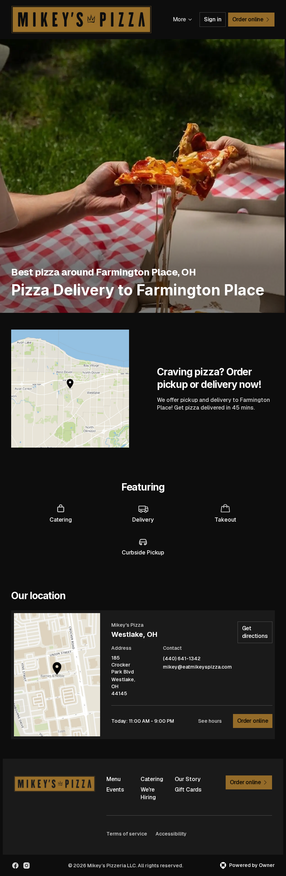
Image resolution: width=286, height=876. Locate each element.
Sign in (212, 19)
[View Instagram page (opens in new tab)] (26, 865)
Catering (152, 779)
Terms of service (126, 834)
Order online (252, 720)
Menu (113, 779)
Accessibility (171, 834)
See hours (210, 721)
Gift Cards (188, 789)
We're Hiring (148, 793)
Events (115, 789)
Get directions (255, 632)
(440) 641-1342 (182, 658)
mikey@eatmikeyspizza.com (197, 667)
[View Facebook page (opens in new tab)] (15, 865)
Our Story (188, 779)
